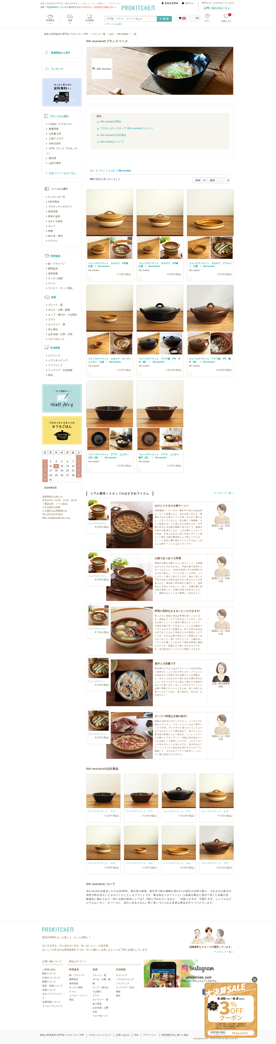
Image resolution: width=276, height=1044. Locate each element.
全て (92, 170)
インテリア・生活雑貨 (60, 370)
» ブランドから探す (113, 24)
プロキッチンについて (100, 1035)
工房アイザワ (55, 138)
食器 (70, 20)
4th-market (122, 34)
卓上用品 (53, 329)
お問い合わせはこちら (217, 8)
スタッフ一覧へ (225, 493)
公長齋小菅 (54, 133)
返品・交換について (52, 985)
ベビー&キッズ (56, 339)
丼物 (50, 231)
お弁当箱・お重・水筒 (60, 334)
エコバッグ (54, 355)
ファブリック (55, 365)
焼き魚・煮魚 (55, 235)
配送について (49, 973)
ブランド (103, 170)
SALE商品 (53, 201)
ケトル (51, 283)
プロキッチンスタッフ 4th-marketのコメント (126, 128)
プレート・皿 (55, 304)
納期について (49, 981)
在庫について (49, 990)
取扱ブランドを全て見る (62, 173)
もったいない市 (56, 196)
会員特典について (51, 1002)
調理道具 (53, 268)
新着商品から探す (61, 52)
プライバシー (150, 1035)
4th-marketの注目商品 (113, 134)
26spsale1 (240, 1033)
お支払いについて (51, 977)
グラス (51, 319)
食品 (50, 375)
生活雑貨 (90, 20)
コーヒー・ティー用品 (60, 288)
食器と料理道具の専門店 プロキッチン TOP (66, 34)
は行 (111, 34)
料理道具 (50, 20)
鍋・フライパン (56, 263)
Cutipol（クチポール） (60, 124)
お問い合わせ (122, 1035)
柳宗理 (52, 158)
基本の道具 (54, 216)
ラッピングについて (52, 1006)
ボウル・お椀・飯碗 (59, 309)
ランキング (57, 68)
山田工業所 (54, 163)
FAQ (136, 1035)
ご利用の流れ (49, 969)
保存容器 (53, 211)
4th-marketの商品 (110, 121)
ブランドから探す (59, 116)
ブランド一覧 (98, 34)
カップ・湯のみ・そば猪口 (62, 314)
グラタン (53, 240)
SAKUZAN (54, 143)
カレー (51, 226)
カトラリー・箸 (56, 324)
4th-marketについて (112, 141)
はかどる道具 (55, 221)
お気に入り (226, 18)
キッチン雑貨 (55, 278)
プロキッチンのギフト (60, 206)
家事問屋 (53, 128)
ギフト (207, 21)
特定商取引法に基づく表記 (174, 1035)
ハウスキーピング (58, 360)
